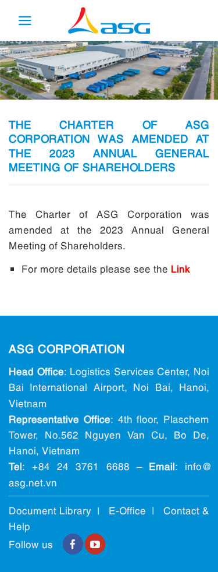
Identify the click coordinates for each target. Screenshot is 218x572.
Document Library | (59, 510)
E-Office (127, 510)
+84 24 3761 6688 (80, 465)
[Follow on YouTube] (95, 544)
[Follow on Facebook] (73, 544)
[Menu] (25, 21)
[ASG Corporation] (109, 20)
